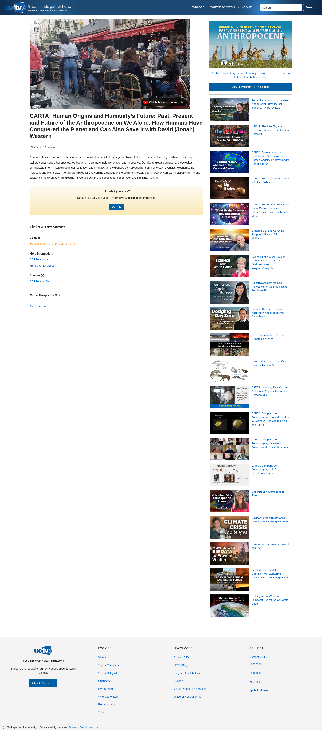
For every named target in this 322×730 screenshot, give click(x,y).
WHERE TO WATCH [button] (223, 7)
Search (309, 7)
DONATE (116, 206)
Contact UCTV (258, 656)
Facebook (255, 672)
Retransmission (107, 704)
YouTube (254, 681)
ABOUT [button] (247, 7)
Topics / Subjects (108, 665)
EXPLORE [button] (198, 7)
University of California (187, 696)
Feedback (255, 663)
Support (178, 680)
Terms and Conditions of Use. (83, 727)
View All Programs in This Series (250, 86)
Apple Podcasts (259, 690)
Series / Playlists (108, 673)
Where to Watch (108, 696)
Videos (102, 657)
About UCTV (181, 657)
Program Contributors (187, 673)
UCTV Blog (180, 665)
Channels (104, 680)
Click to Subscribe (43, 683)
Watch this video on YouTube (163, 103)
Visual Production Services (190, 688)
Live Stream (105, 688)
